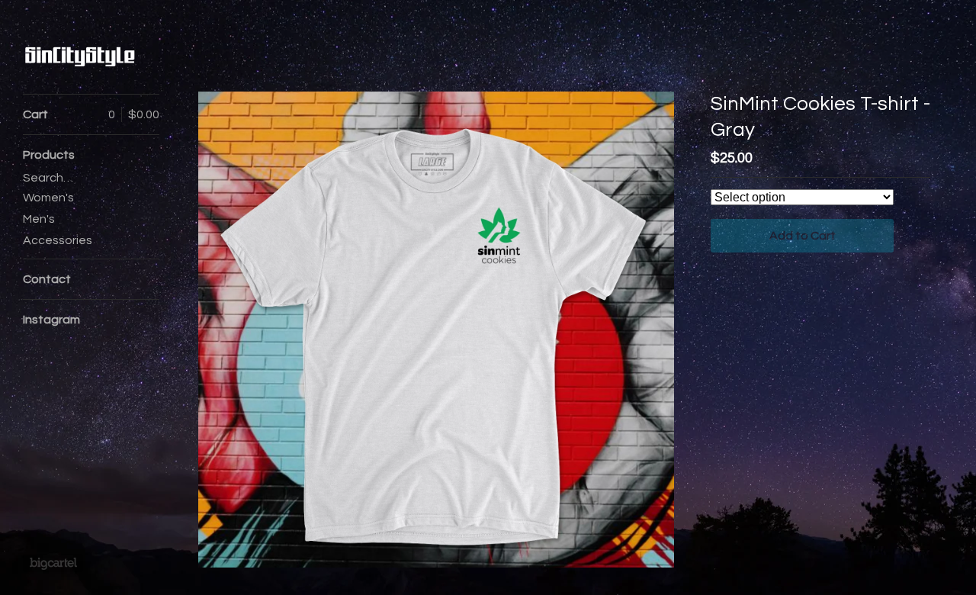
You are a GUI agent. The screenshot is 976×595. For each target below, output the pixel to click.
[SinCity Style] (80, 55)
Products (49, 155)
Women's (48, 197)
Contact (47, 279)
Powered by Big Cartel (53, 563)
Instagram (51, 320)
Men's (39, 219)
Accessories (57, 240)
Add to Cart (802, 236)
